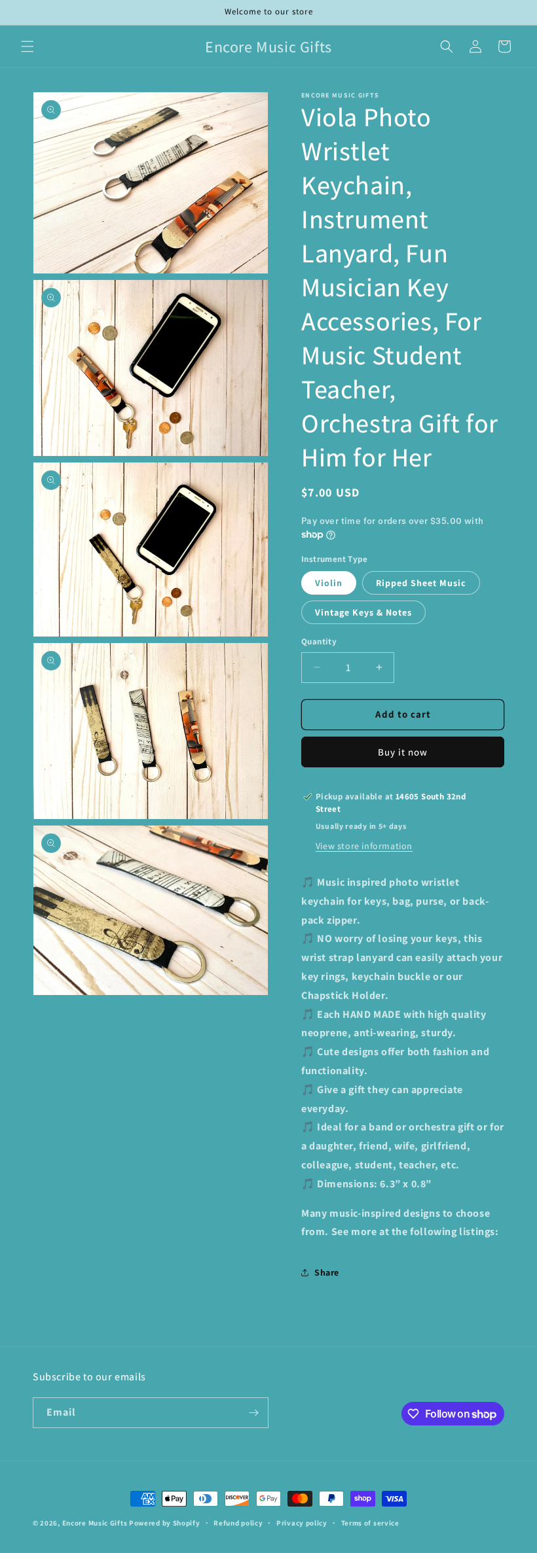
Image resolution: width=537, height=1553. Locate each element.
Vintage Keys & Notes (363, 612)
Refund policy (238, 1522)
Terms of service (370, 1522)
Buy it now (403, 752)
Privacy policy (301, 1522)
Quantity (319, 641)
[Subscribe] (253, 1412)
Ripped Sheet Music (421, 583)
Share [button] (326, 1272)
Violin (329, 583)
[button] (27, 46)
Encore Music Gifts (95, 1522)
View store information (364, 846)
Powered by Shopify (164, 1522)
